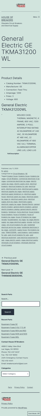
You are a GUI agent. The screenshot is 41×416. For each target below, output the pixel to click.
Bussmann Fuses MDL (10, 337)
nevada (29, 222)
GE (26, 174)
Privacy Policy (7, 404)
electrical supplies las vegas (11, 191)
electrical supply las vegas (16, 197)
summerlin (12, 230)
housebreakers (13, 220)
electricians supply (25, 202)
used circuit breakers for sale (18, 235)
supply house (22, 230)
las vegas (22, 220)
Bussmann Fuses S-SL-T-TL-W (13, 327)
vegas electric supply (12, 240)
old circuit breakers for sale (17, 225)
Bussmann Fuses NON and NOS (14, 334)
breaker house (12, 176)
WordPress (22, 408)
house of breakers (19, 214)
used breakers (23, 232)
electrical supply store (19, 199)
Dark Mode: (32, 413)
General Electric (27, 204)
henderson (12, 212)
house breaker (34, 212)
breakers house (24, 176)
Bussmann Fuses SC (9, 324)
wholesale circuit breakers (10, 243)
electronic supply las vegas (11, 204)
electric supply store (21, 184)
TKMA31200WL (11, 232)
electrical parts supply (30, 189)
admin (6, 171)
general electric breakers (22, 207)
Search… (5, 299)
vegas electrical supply (29, 240)
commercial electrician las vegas (18, 181)
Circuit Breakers (19, 174)
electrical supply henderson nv (12, 194)
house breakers (6, 214)
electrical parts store (13, 189)
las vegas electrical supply (16, 222)
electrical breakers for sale (18, 186)
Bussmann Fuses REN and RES (13, 331)
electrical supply (28, 191)
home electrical (22, 212)
